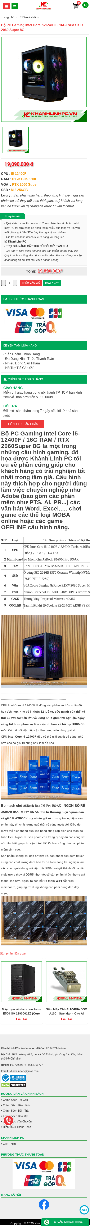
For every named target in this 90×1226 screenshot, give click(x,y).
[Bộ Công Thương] (44, 1078)
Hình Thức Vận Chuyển (17, 1121)
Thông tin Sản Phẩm (22, 424)
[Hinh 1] (44, 121)
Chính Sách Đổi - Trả (15, 1110)
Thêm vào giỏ (31, 282)
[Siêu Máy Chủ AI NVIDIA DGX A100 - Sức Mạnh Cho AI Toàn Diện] (66, 981)
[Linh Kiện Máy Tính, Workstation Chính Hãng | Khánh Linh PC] (43, 9)
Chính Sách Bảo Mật (15, 1116)
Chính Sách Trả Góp (15, 1099)
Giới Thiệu (9, 1143)
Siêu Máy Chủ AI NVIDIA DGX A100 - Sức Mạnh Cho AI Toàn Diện (66, 1012)
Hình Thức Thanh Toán (17, 1126)
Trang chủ (7, 17)
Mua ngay (52, 282)
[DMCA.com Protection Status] (13, 1086)
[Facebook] (44, 1204)
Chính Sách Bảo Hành (16, 1105)
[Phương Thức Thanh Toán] (44, 1174)
